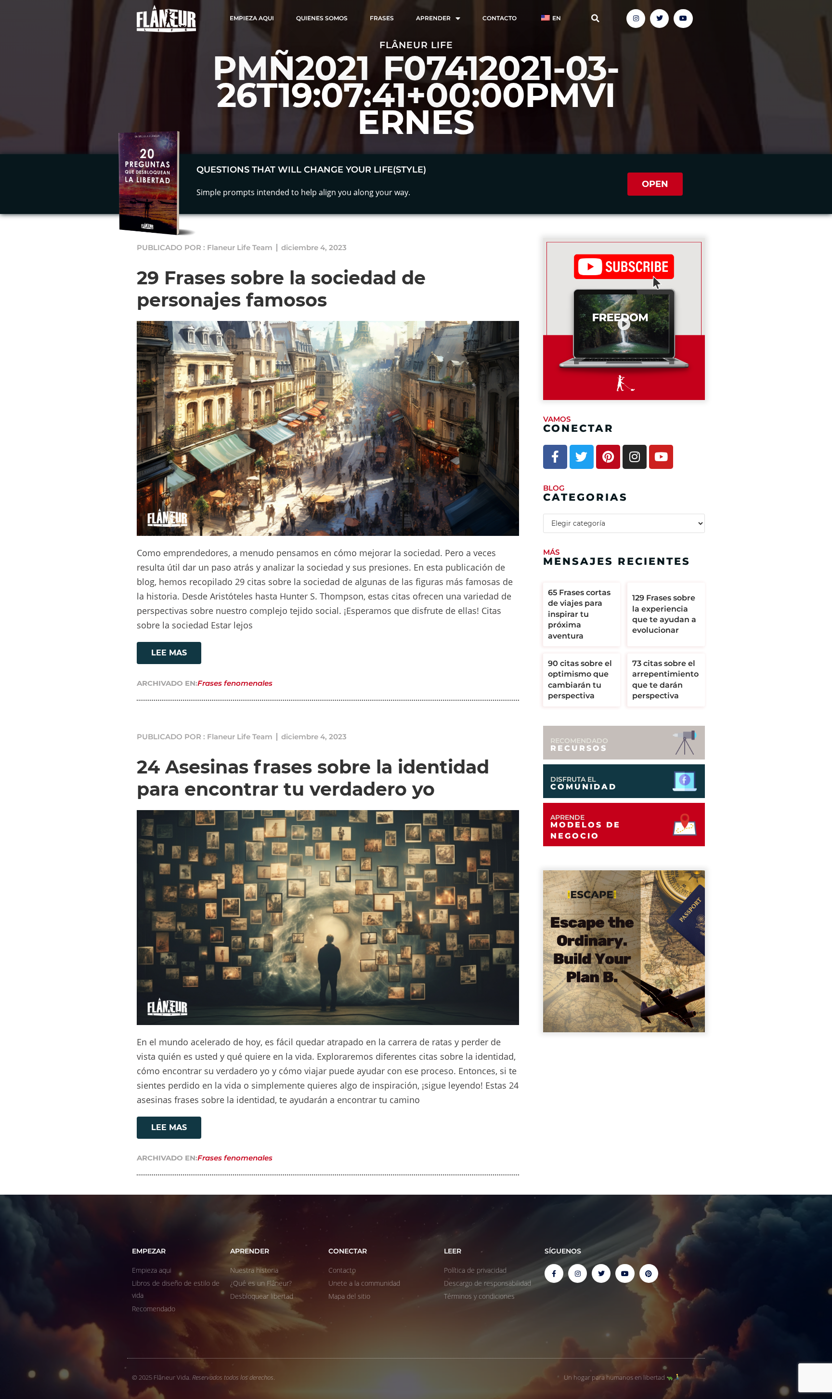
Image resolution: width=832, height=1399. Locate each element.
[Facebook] (555, 457)
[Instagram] (635, 18)
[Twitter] (659, 18)
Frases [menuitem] (382, 18)
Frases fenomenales (235, 683)
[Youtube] (683, 18)
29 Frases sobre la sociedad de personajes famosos (281, 288)
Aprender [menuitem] (433, 18)
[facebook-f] (554, 1273)
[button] (595, 18)
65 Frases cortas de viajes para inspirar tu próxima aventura (579, 614)
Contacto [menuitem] (499, 18)
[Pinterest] (608, 457)
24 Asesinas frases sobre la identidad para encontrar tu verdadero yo (313, 778)
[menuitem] (550, 18)
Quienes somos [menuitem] (322, 18)
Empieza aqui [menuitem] (252, 18)
